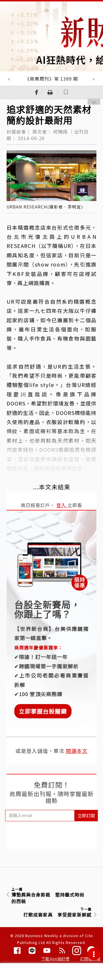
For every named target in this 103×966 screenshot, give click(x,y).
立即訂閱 (86, 815)
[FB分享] (36, 92)
